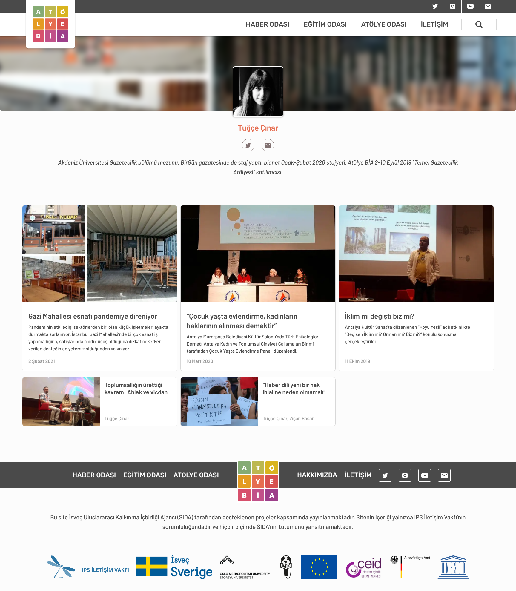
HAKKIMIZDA (317, 475)
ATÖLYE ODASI (384, 24)
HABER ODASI (267, 24)
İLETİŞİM (434, 24)
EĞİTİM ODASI (325, 24)
